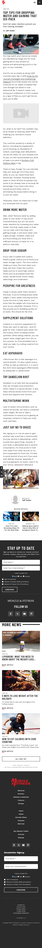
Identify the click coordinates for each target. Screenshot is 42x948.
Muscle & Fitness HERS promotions (16, 581)
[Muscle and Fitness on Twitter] (17, 613)
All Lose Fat (21, 759)
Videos (21, 814)
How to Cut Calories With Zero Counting (19, 740)
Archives (21, 834)
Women (27, 576)
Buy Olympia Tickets (21, 831)
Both (15, 576)
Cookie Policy (21, 911)
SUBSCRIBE (9, 589)
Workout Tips (30, 523)
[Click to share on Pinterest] (1, 476)
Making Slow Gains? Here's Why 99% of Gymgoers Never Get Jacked (30, 529)
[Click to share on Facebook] (1, 468)
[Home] (3, 3)
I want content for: (21, 573)
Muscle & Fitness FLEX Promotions (16, 584)
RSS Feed (21, 824)
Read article (7, 665)
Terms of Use (21, 907)
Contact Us (21, 905)
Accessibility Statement (21, 913)
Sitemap (21, 837)
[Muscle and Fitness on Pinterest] (31, 613)
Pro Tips (11, 523)
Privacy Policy (21, 909)
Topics (21, 811)
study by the (20, 79)
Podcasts (21, 820)
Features (21, 800)
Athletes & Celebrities (21, 797)
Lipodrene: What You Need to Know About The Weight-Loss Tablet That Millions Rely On (18, 659)
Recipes (21, 803)
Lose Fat (6, 9)
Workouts (21, 790)
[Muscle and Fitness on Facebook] (10, 613)
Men (20, 576)
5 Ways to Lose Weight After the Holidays (20, 697)
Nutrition (21, 794)
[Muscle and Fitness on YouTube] (24, 613)
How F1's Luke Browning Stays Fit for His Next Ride (11, 528)
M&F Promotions (10, 579)
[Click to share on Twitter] (1, 472)
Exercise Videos (21, 817)
